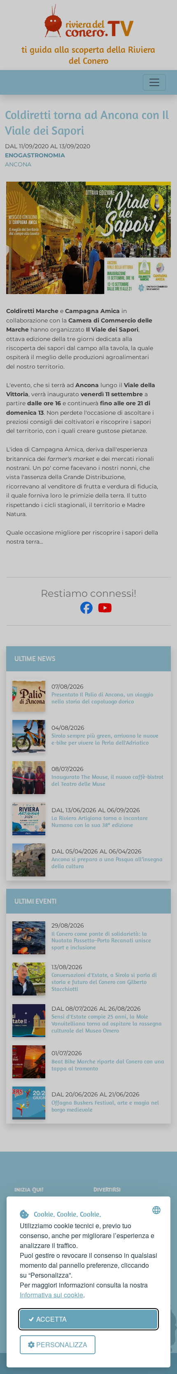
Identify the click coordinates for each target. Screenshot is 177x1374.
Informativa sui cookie (51, 1294)
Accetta (51, 1319)
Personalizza (61, 1344)
